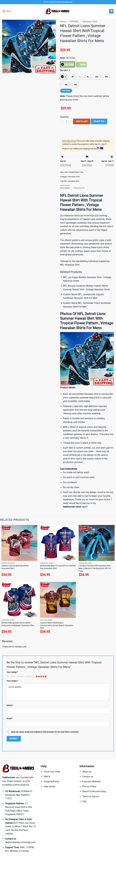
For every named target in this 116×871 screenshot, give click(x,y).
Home (63, 21)
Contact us (87, 776)
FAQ (84, 801)
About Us (86, 771)
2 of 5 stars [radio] (12, 676)
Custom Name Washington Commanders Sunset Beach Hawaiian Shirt (56, 625)
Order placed (65, 165)
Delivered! (109, 165)
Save (7, 528)
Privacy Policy (89, 786)
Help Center (49, 786)
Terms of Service (90, 796)
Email (10, 718)
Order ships (87, 165)
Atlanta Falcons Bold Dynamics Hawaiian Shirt (15, 567)
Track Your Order (52, 771)
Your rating (12, 672)
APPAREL (74, 21)
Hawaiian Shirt (89, 21)
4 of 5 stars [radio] (29, 676)
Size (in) (64, 70)
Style (62, 58)
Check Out (99, 121)
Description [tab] (65, 188)
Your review (12, 681)
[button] (7, 11)
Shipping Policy (51, 781)
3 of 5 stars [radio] (19, 676)
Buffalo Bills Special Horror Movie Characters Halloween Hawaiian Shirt (17, 624)
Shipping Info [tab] (79, 188)
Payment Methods (91, 781)
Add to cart (82, 121)
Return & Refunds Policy (94, 791)
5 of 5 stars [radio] (41, 676)
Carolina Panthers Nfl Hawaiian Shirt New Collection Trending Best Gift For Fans (95, 568)
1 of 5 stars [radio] (7, 676)
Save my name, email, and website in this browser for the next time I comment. (45, 732)
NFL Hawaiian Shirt (71, 181)
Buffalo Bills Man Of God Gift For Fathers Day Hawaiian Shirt (58, 567)
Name (10, 705)
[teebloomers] (58, 11)
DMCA (47, 776)
